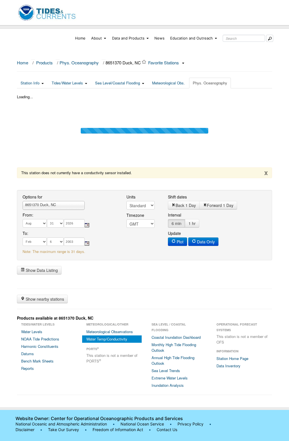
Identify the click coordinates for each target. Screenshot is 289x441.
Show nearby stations (44, 299)
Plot (179, 241)
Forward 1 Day (220, 205)
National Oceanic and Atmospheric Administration (61, 424)
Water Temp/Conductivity (106, 339)
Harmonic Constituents (39, 346)
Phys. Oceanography (79, 63)
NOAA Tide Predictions (40, 339)
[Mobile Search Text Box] (269, 38)
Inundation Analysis (168, 385)
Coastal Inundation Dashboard (176, 337)
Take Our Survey (64, 429)
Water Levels (31, 331)
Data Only (205, 241)
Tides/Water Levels (67, 83)
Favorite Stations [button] (164, 63)
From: (28, 215)
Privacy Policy (190, 424)
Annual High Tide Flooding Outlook (173, 360)
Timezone (135, 215)
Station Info (30, 83)
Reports (27, 368)
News (159, 38)
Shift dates (177, 197)
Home (80, 38)
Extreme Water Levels (170, 378)
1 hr (192, 223)
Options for (32, 197)
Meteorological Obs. (168, 83)
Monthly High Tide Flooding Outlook (174, 347)
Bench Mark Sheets (37, 361)
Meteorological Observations (109, 331)
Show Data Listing (41, 270)
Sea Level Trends (166, 370)
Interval (174, 215)
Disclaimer (25, 429)
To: (25, 233)
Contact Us (167, 429)
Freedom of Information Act (118, 429)
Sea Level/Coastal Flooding (117, 83)
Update (174, 233)
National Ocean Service (142, 424)
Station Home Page (232, 358)
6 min (176, 223)
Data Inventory (228, 365)
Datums (27, 353)
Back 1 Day (186, 205)
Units (130, 197)
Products (44, 63)
